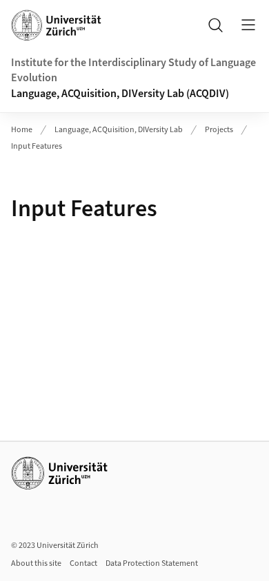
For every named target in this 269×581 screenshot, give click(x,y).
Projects (219, 130)
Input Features (36, 146)
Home (21, 130)
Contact (83, 563)
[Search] (215, 24)
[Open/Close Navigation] (248, 24)
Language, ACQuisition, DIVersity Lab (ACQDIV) (120, 93)
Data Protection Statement (152, 563)
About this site (36, 563)
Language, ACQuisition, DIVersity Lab (118, 130)
